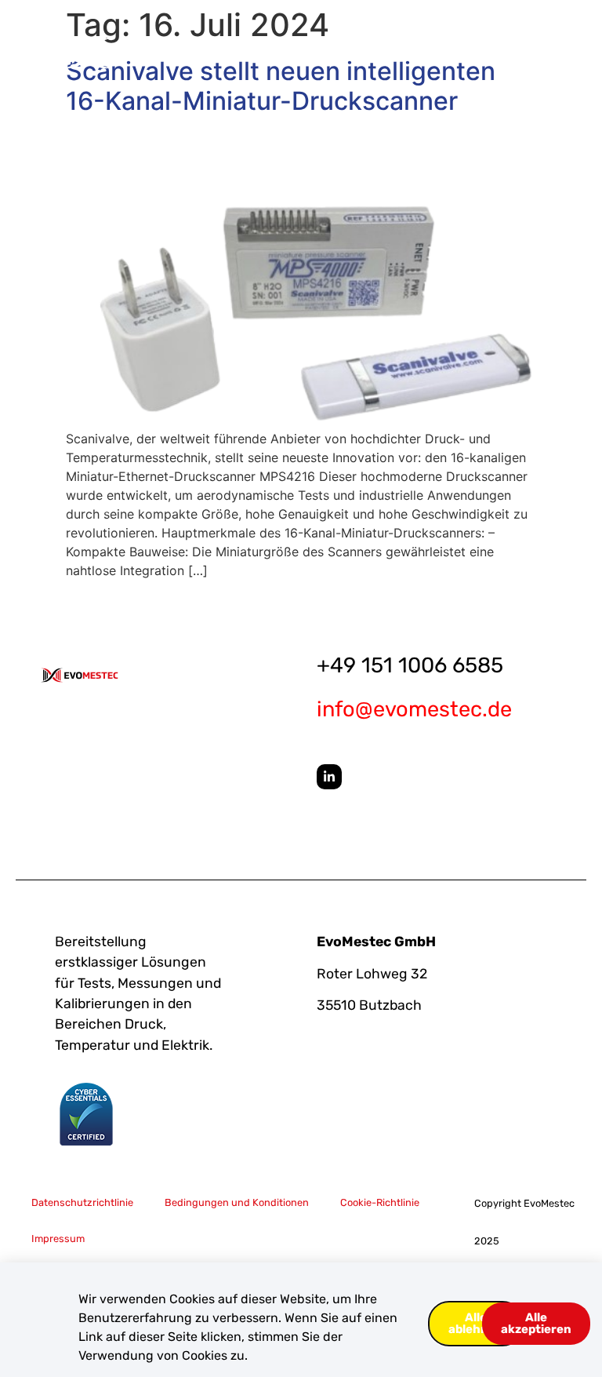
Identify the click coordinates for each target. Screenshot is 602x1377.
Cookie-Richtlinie (379, 1202)
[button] (533, 53)
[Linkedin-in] (329, 776)
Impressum (58, 1238)
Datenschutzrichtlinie (82, 1202)
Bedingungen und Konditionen (237, 1202)
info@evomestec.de (414, 709)
